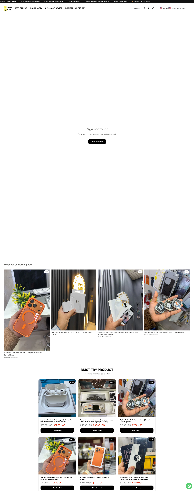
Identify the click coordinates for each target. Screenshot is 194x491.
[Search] (144, 8)
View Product (57, 430)
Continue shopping (97, 141)
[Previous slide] (7, 310)
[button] (173, 8)
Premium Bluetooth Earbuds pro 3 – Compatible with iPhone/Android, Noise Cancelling (57, 421)
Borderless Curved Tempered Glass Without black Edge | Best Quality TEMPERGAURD (135, 478)
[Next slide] (47, 310)
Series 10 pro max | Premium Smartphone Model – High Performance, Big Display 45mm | (96, 421)
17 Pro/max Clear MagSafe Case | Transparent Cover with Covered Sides (56, 478)
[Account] (149, 8)
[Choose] (46, 347)
